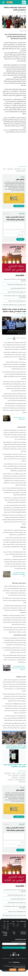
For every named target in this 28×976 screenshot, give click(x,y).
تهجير (10, 775)
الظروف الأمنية (15, 775)
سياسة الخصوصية (23, 958)
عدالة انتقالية (23, 932)
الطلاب (24, 773)
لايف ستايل (17, 925)
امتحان (14, 773)
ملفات (8, 924)
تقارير (25, 923)
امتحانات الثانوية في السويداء (20, 779)
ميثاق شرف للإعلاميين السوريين (6, 958)
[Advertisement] (14, 149)
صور (14, 933)
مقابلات (7, 928)
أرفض (13, 969)
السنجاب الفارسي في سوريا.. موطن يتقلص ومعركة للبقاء (14, 304)
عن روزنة (19, 958)
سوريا (24, 169)
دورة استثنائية (22, 775)
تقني (13, 924)
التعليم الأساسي (22, 777)
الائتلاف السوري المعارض (21, 171)
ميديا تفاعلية (4, 932)
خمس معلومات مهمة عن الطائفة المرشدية (17, 292)
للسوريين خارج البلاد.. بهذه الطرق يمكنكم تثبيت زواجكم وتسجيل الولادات (15, 296)
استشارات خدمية (12, 923)
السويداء (18, 773)
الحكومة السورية (22, 781)
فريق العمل (12, 958)
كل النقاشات (7, 213)
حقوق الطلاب (10, 779)
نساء (18, 924)
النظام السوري (10, 169)
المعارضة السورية (17, 169)
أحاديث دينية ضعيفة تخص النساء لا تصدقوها (17, 301)
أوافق (22, 969)
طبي (18, 923)
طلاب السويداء (14, 777)
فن (4, 924)
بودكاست (5, 935)
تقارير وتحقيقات (23, 921)
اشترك (23, 948)
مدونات (25, 927)
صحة (18, 921)
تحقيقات (24, 924)
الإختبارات (5, 933)
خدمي (13, 921)
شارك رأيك (20, 239)
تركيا (4, 169)
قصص (25, 925)
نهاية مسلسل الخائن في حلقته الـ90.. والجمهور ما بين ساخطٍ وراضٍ (15, 279)
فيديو (8, 925)
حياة (4, 921)
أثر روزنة (16, 958)
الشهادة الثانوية (7, 773)
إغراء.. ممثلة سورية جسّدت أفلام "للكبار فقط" (16, 284)
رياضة (4, 923)
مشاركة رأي (23, 933)
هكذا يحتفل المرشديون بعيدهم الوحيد (18, 288)
